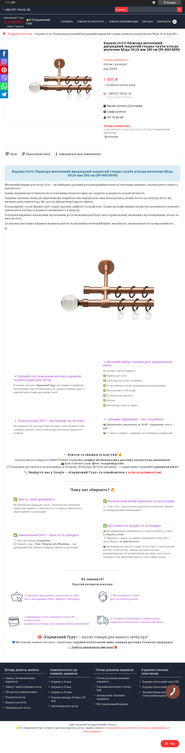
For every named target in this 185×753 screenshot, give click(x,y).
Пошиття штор (15, 697)
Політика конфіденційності (153, 727)
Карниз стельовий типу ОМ (160, 681)
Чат (172, 743)
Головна (67, 21)
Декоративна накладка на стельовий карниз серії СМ (160, 693)
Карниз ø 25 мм (61, 692)
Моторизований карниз (112, 704)
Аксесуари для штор (64, 706)
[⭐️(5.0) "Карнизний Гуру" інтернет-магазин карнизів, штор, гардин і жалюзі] (13, 21)
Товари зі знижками (123, 21)
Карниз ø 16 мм (61, 681)
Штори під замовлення (21, 692)
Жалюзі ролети (15, 702)
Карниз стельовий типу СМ (160, 687)
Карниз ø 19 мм (61, 687)
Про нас (147, 21)
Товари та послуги (90, 21)
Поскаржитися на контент (120, 727)
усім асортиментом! (145, 472)
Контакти (164, 21)
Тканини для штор (18, 707)
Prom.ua (111, 724)
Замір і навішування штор (23, 686)
